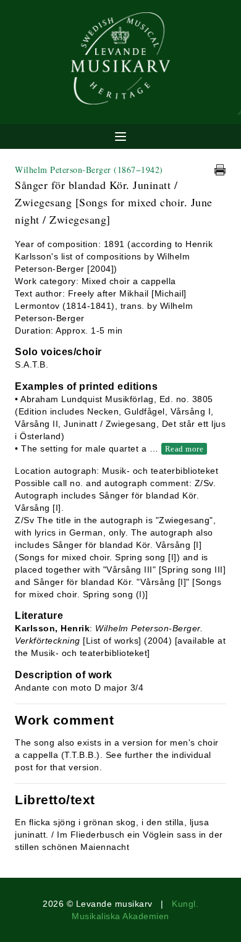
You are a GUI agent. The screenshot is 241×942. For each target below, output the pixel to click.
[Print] (220, 170)
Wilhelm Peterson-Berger (89, 169)
